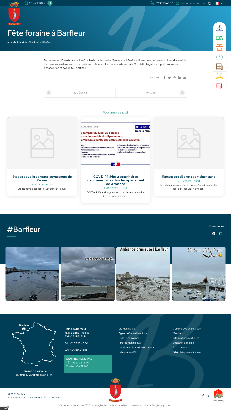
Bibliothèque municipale (187, 352)
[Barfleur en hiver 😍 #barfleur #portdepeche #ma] (32, 274)
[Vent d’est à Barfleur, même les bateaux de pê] (88, 274)
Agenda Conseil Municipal (133, 333)
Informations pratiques (186, 338)
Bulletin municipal (129, 338)
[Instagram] (209, 3)
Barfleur (21, 394)
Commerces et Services (187, 328)
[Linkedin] (179, 77)
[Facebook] (204, 3)
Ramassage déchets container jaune (188, 176)
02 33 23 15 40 (80, 362)
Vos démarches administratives (136, 347)
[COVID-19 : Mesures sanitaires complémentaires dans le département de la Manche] (115, 142)
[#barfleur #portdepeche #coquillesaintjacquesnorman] (143, 274)
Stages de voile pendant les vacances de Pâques (42, 178)
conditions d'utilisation (137, 405)
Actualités (22, 42)
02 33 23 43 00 (164, 3)
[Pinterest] (174, 77)
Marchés (178, 333)
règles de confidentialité (109, 405)
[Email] (184, 77)
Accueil (11, 42)
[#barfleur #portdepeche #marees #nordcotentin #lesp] (199, 274)
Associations (180, 347)
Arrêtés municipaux (130, 342)
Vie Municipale (127, 328)
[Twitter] (169, 77)
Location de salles (183, 342)
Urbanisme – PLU (128, 352)
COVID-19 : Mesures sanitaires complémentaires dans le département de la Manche (115, 180)
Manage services (5, 409)
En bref (49, 184)
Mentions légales (16, 397)
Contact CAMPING (77, 366)
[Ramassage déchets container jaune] (189, 142)
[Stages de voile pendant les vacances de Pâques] (42, 142)
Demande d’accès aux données (44, 397)
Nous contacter (190, 3)
